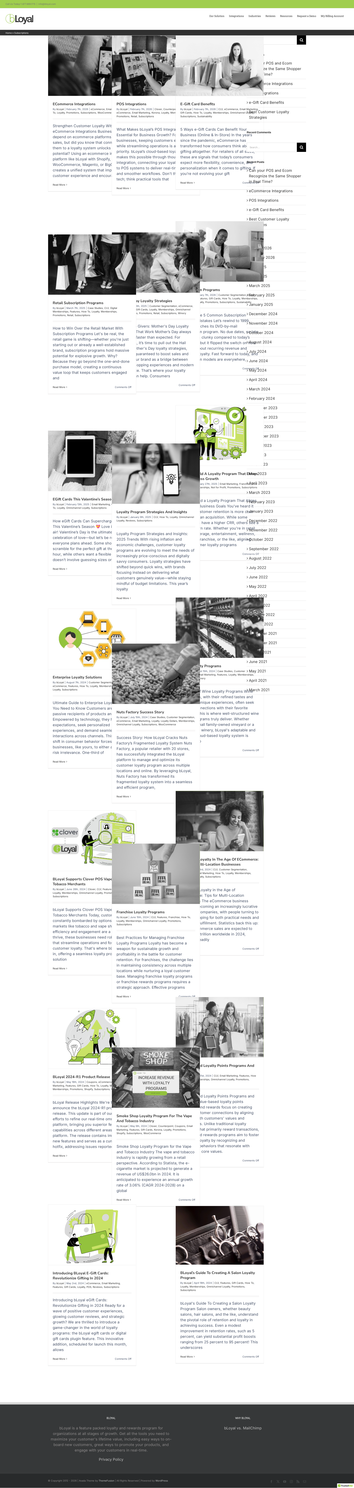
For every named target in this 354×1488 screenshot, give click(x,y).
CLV (220, 109)
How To (197, 112)
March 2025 (259, 285)
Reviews (130, 520)
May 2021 (257, 671)
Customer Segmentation (232, 294)
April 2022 (258, 596)
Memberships (221, 112)
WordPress (161, 1480)
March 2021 (259, 690)
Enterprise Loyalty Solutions (77, 677)
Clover (158, 109)
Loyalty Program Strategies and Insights (152, 511)
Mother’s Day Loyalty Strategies (144, 300)
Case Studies (95, 308)
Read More (59, 184)
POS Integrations (131, 104)
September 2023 (264, 436)
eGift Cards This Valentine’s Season (83, 499)
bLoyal (60, 109)
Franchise (245, 483)
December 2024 (263, 314)
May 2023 (257, 473)
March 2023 (259, 492)
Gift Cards (186, 112)
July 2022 (257, 567)
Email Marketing (141, 112)
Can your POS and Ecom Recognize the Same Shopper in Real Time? (275, 68)
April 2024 (258, 379)
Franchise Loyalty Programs (141, 912)
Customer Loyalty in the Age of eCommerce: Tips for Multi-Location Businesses (219, 862)
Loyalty (61, 112)
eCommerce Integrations (74, 104)
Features (75, 311)
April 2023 (258, 483)
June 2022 (258, 577)
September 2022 (264, 549)
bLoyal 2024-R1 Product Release (81, 1076)
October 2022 (261, 539)
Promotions (72, 112)
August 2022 (260, 558)
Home (9, 33)
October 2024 (261, 332)
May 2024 (258, 370)
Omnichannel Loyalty (242, 112)
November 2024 (263, 323)
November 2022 (263, 530)
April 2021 (257, 680)
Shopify (88, 1089)
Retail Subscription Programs (78, 302)
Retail (134, 116)
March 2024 (259, 389)
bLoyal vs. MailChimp (243, 1428)
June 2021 (258, 661)
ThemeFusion (106, 1480)
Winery (182, 313)
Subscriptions (88, 112)
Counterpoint (170, 109)
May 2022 (257, 586)
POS (88, 1286)
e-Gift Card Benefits (197, 104)
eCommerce (98, 109)
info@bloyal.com (47, 4)
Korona (156, 112)
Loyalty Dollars (169, 720)
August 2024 (260, 342)
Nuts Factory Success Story (140, 712)
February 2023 (262, 502)
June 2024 (258, 361)
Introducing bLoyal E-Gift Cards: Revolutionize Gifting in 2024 (81, 1276)
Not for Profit (218, 487)
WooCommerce (106, 112)
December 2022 (263, 520)
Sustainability (204, 116)
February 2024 (262, 398)
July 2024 (257, 351)
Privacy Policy (111, 1459)
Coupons (91, 1081)
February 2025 (262, 295)
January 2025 (261, 304)
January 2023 (261, 511)
